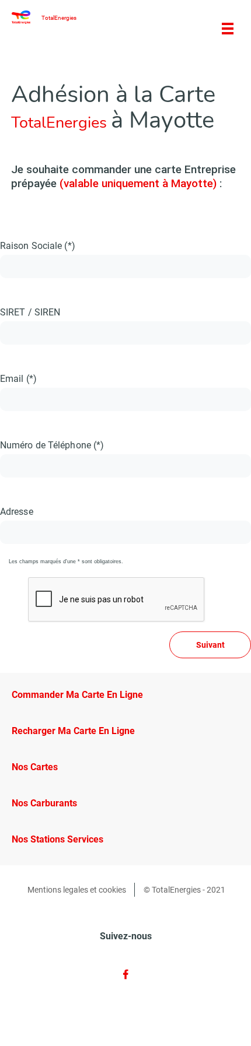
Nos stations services (57, 839)
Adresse (16, 511)
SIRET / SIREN (30, 312)
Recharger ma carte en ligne (73, 730)
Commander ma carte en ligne (77, 694)
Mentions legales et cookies (76, 889)
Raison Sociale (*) (37, 245)
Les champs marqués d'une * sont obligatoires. (66, 561)
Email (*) (18, 378)
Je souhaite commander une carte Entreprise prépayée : (123, 176)
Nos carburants (44, 803)
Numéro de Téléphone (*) (52, 445)
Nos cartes (35, 767)
